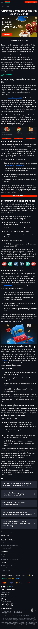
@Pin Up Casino (5, 599)
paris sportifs (8, 285)
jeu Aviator (4, 361)
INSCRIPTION (31, 2)
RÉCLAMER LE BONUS (19, 196)
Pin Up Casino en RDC (15, 98)
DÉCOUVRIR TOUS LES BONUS (19, 40)
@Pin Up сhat (5, 594)
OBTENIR (7, 34)
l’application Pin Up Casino (15, 165)
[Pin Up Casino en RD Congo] (7, 2)
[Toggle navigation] (2, 2)
